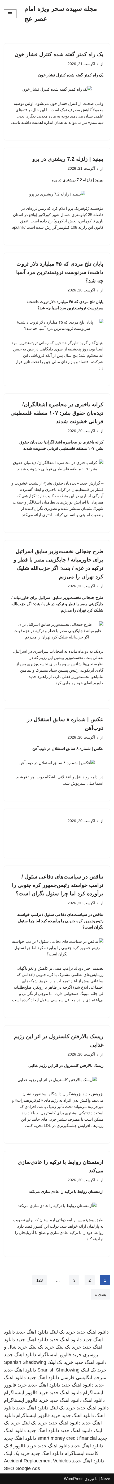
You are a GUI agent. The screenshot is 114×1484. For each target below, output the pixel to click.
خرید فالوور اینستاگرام (59, 1354)
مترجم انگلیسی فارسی (83, 1377)
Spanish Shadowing (25, 1362)
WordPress (74, 1478)
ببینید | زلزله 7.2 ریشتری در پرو (67, 159)
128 (39, 1280)
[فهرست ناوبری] (10, 13)
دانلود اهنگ (94, 1400)
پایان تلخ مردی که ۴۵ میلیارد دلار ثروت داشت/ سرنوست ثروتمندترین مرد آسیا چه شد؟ (59, 272)
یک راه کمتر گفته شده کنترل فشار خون (59, 54)
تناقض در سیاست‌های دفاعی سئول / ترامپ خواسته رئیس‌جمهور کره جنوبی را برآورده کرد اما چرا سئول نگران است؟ (57, 885)
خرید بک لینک (62, 1332)
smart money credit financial (67, 1438)
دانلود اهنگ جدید (93, 1332)
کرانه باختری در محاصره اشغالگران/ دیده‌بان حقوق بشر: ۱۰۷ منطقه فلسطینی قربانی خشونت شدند (57, 413)
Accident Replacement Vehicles (37, 1460)
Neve (105, 1478)
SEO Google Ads (22, 1468)
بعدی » (100, 1294)
